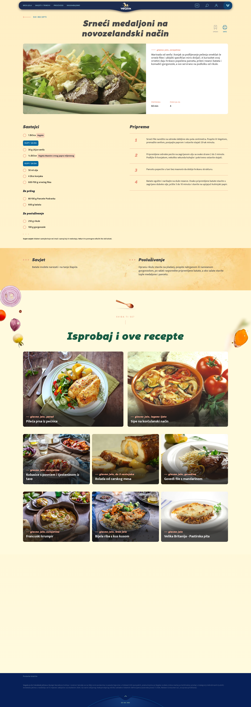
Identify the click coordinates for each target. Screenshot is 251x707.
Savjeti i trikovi (42, 5)
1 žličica (36, 135)
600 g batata (34, 205)
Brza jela (27, 5)
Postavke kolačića (30, 676)
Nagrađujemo (73, 5)
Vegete (40, 135)
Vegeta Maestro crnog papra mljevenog (56, 156)
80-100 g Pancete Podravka (41, 199)
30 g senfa (36, 150)
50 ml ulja (33, 170)
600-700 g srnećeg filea (39, 182)
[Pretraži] (207, 5)
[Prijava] (216, 5)
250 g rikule (34, 221)
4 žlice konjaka (35, 176)
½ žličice (51, 156)
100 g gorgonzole (36, 227)
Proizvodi (59, 5)
